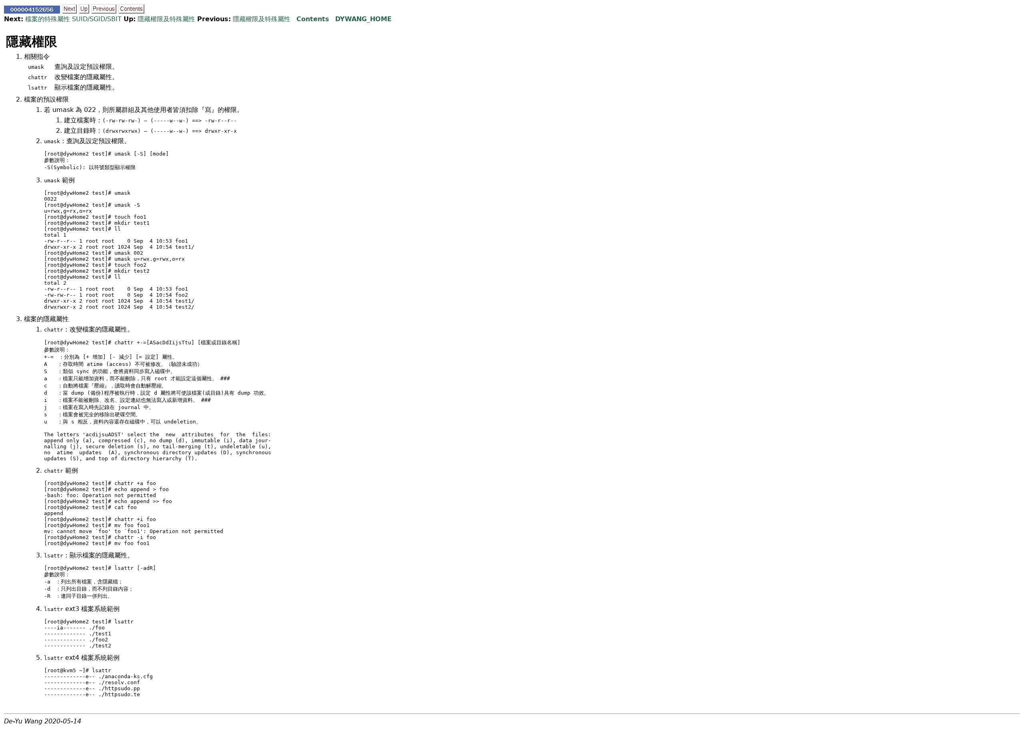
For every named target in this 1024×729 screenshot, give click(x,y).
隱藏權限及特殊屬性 (166, 19)
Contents (312, 19)
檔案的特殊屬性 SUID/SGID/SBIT (73, 19)
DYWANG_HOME (363, 19)
